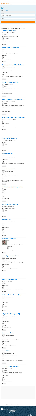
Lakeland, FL (23, 25)
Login (34, 1)
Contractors (3, 10)
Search (18, 21)
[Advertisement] (13, 134)
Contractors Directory (5, 25)
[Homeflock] (5, 8)
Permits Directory (12, 411)
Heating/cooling (12, 25)
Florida (18, 25)
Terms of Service (12, 412)
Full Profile (4, 44)
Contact (28, 1)
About (25, 1)
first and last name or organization (5, 16)
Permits (7, 10)
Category (2, 13)
